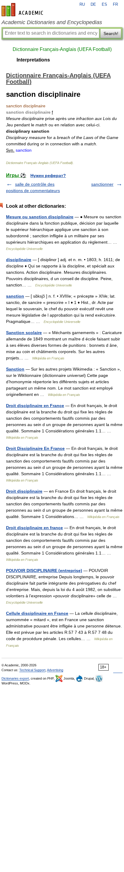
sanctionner (102, 184)
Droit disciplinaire (24, 491)
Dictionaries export (15, 678)
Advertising (55, 670)
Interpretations (33, 59)
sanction (15, 296)
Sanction (15, 369)
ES (104, 4)
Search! (111, 33)
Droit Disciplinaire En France (35, 448)
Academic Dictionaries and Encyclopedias (52, 22)
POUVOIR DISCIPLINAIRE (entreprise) (44, 570)
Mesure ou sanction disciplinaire (39, 216)
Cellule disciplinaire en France (37, 613)
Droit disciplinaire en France (35, 405)
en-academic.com (23, 9)
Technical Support (32, 670)
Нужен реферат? (48, 175)
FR (115, 4)
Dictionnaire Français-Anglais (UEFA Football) (62, 49)
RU (82, 4)
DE (93, 4)
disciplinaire (18, 259)
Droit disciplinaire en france (34, 527)
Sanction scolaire (24, 332)
